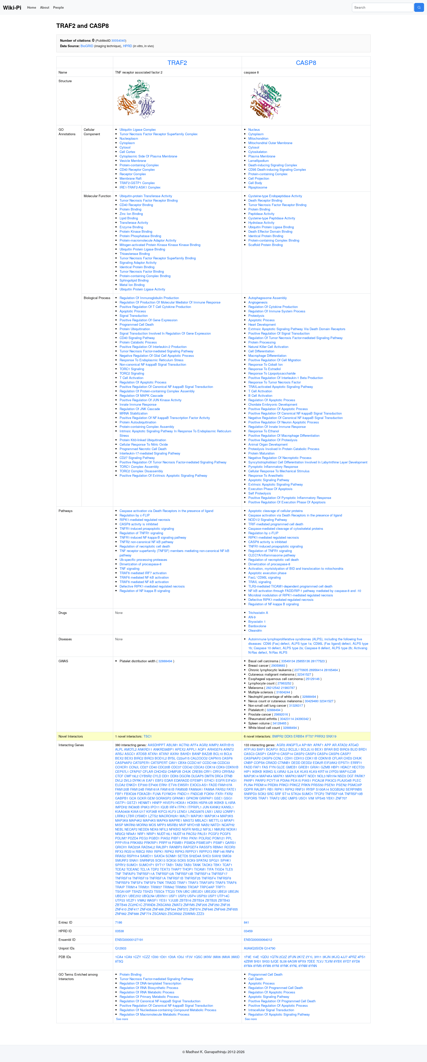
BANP (196, 753)
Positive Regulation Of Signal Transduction (279, 333)
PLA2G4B (344, 780)
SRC (270, 793)
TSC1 (148, 736)
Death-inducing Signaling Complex (272, 165)
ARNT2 (228, 749)
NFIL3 (163, 829)
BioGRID (87, 45)
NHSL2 (197, 829)
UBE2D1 (197, 891)
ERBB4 (299, 736)
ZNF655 (232, 909)
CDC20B (164, 767)
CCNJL (134, 767)
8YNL (294, 965)
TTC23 (170, 891)
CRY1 (208, 771)
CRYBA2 (228, 771)
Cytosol (125, 147)
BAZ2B (207, 753)
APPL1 (192, 749)
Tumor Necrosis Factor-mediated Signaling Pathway (156, 351)
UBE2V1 (121, 895)
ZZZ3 (200, 913)
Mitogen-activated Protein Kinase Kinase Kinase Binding (160, 244)
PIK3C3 (330, 780)
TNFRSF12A (165, 873)
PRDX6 (273, 784)
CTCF (119, 776)
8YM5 (257, 965)
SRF (278, 793)
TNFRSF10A (334, 793)
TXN (179, 891)
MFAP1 (229, 820)
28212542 (273, 687)
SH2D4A (195, 855)
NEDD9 (143, 829)
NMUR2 (219, 829)
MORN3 (142, 824)
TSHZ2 (137, 891)
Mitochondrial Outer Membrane (270, 142)
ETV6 (173, 784)
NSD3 (342, 776)
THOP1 (187, 869)
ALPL (119, 749)
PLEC (357, 780)
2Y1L (309, 956)
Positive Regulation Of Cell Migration (274, 360)
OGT (350, 776)
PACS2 (191, 833)
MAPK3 (291, 776)
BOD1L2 (161, 758)
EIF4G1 (231, 780)
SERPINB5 (354, 789)
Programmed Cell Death (137, 324)
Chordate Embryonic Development (272, 404)
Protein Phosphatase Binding (140, 235)
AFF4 (194, 744)
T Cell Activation (131, 377)
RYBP (310, 789)
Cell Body (255, 182)
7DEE (311, 961)
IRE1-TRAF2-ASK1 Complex (140, 187)
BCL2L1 (294, 749)
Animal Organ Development (268, 444)
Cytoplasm (127, 142)
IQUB (165, 807)
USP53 (202, 895)
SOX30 (171, 860)
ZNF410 (121, 909)
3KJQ (335, 956)
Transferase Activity (134, 222)
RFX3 (119, 851)
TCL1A (145, 869)
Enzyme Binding (131, 227)
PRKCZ (295, 784)
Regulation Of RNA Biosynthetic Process (149, 987)
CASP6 (334, 753)
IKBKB (219, 802)
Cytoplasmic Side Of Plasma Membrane (148, 156)
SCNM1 (171, 855)
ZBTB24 (198, 900)
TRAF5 (220, 882)
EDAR (168, 780)
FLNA (157, 793)
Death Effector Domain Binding (270, 231)
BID (336, 749)
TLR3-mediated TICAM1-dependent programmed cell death (290, 586)
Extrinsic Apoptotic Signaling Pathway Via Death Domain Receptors (296, 328)
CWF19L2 (131, 776)
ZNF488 (158, 909)
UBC (186, 891)
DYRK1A (138, 780)
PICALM (318, 780)
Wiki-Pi (12, 7)
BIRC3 (149, 758)
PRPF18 (165, 842)
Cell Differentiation (261, 351)
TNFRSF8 (224, 878)
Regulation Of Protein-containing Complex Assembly (157, 391)
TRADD (170, 882)
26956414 (316, 669)
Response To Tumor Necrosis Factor (274, 382)
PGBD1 (154, 838)
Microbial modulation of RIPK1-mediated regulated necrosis (290, 595)
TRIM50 (181, 887)
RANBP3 (175, 847)
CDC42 (187, 767)
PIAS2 (165, 838)
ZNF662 (121, 913)
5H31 (257, 961)
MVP (182, 824)
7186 (118, 922)
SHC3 (206, 855)
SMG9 (226, 855)
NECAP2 (131, 829)
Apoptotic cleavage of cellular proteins (275, 510)
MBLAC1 (201, 820)
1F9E (248, 956)
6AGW (292, 961)
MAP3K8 (121, 820)
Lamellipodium (258, 160)
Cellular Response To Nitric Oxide (144, 444)
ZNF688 (133, 913)
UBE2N (233, 891)
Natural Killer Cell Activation (268, 346)
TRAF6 (231, 882)
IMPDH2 (121, 807)
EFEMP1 (196, 780)
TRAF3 (193, 882)
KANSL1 (227, 807)
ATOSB (141, 753)
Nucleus (254, 129)
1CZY (137, 956)
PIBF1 (175, 838)
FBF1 (119, 793)
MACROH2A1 (169, 816)
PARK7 (360, 776)
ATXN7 (164, 753)
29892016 (281, 714)
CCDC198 (209, 762)
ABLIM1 (172, 744)
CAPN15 (215, 758)
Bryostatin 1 (257, 621)
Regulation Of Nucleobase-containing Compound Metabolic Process (168, 1009)
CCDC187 (194, 762)
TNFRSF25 (192, 878)
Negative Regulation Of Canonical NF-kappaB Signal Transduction (295, 417)
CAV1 (173, 762)
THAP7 (176, 869)
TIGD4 (219, 869)
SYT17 (160, 864)
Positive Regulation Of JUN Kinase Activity (151, 400)
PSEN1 (329, 784)
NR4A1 (131, 833)
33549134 (288, 661)
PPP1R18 (122, 842)
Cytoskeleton (257, 151)
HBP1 (335, 767)
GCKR (141, 798)
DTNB (228, 776)
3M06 (217, 956)
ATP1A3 (250, 749)
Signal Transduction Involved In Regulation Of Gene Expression (165, 333)
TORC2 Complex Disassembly (141, 471)
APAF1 (318, 744)
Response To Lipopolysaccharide (272, 373)
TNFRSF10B (353, 793)
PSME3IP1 (204, 842)
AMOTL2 (130, 749)
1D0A (172, 956)
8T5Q (119, 961)
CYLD (157, 776)
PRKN (305, 784)
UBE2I (222, 891)
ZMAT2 (177, 904)
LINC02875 (196, 811)
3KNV (207, 956)
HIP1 (247, 771)
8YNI (275, 965)
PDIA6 (285, 780)
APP (327, 744)
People (58, 7)
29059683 (278, 665)
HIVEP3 (168, 802)
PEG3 (143, 838)
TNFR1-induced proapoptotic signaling (147, 528)
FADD (213, 784)
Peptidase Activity (261, 213)
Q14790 (269, 948)
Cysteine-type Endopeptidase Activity (275, 195)
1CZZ (146, 956)
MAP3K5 (226, 816)
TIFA (210, 869)
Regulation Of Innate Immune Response (277, 426)
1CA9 (128, 956)
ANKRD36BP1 (163, 749)
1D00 (154, 956)
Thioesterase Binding (135, 253)
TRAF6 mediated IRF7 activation (143, 572)
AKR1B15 (227, 744)
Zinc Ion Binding (131, 213)
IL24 (290, 771)
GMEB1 (291, 767)
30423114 (287, 718)
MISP (119, 824)
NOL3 (321, 776)
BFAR (328, 749)
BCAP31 (272, 749)
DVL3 (127, 780)
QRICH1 (121, 847)
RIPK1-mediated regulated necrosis (145, 519)
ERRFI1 (356, 762)
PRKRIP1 (151, 842)
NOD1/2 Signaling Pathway (267, 519)
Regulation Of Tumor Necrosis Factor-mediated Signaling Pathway (295, 337)
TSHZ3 (148, 891)
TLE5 (229, 869)
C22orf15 (183, 758)
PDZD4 (133, 838)
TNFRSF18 (123, 878)
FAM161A (152, 789)
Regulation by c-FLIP (135, 515)
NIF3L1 (208, 829)
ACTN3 (184, 744)
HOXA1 (180, 802)
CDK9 (220, 767)
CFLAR (148, 771)
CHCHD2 (160, 771)
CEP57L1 (122, 771)
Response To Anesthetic (265, 475)
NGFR (186, 829)
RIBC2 (140, 851)
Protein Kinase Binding (136, 231)
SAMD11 (146, 855)
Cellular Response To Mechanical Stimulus (279, 471)
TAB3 (188, 864)
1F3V (189, 956)
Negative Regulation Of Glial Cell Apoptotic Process (157, 355)
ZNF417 (133, 909)
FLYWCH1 (169, 793)
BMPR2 (277, 736)
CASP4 (322, 753)
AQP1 (202, 749)
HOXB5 (192, 802)
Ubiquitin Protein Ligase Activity (142, 289)
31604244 (283, 692)
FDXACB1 (144, 793)
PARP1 (249, 780)
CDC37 (176, 767)
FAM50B (181, 789)
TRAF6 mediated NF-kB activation (144, 577)
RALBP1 (162, 847)
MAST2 (188, 820)
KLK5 (304, 771)
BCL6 (228, 753)
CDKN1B (232, 767)
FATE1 (231, 789)
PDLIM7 (121, 838)
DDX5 (288, 736)
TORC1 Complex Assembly (139, 466)
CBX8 (182, 762)
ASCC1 (130, 753)
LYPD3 (334, 771)
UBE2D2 (210, 891)
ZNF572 (182, 909)
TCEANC (132, 869)
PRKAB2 (136, 842)
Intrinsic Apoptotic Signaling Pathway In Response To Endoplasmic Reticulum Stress (175, 433)
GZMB (325, 767)
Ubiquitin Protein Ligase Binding (142, 249)
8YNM (303, 965)
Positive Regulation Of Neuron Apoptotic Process (283, 422)
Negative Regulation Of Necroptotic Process (280, 457)
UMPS (293, 798)
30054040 (118, 40)
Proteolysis (256, 315)
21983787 (288, 687)
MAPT (302, 776)
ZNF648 (219, 909)
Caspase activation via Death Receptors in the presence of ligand (166, 510)
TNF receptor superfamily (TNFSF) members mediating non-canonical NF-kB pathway (174, 552)
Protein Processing (262, 342)
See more (122, 1019)
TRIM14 (131, 887)
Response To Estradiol (264, 368)
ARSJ (119, 753)
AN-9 (252, 617)
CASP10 (273, 753)
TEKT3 (165, 869)
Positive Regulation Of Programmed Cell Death (282, 1001)
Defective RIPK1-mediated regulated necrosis (152, 586)
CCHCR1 (121, 767)
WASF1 (152, 900)
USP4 (191, 895)
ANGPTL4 (293, 744)
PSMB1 (177, 842)
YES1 (163, 900)
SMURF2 (121, 860)
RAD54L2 (148, 847)
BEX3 (129, 758)
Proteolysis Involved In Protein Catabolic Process (284, 448)
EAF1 (150, 780)
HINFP (157, 802)
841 (246, 922)
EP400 (153, 784)
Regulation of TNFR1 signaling (141, 533)
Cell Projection (258, 178)
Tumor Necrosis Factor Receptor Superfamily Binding (158, 258)
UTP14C (223, 895)
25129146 (313, 678)
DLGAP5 (197, 776)
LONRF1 (229, 811)
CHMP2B (174, 771)
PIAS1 (306, 780)
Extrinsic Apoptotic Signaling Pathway (275, 484)
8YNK (284, 965)
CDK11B (311, 758)
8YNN (312, 965)
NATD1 (216, 824)
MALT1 (185, 816)
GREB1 (303, 767)
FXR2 (229, 793)
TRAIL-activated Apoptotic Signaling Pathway (280, 386)
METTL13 (216, 820)
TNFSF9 (150, 882)
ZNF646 (207, 909)
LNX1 (209, 811)
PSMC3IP (355, 784)
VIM (311, 798)
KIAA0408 (122, 811)
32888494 (165, 661)
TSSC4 (159, 891)
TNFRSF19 (140, 878)
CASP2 (299, 753)
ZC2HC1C (135, 904)
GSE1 (218, 798)
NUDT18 (179, 833)
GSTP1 (120, 802)
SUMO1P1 (146, 864)
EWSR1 (183, 784)
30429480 (312, 701)
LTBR (130, 816)
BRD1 (363, 749)
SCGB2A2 (337, 789)
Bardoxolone (257, 626)
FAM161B (167, 789)
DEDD (295, 762)
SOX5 (181, 860)
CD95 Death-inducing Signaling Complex (277, 169)
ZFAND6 (149, 904)
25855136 (303, 661)
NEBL (119, 829)
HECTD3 (358, 767)
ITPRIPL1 (195, 807)
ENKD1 (131, 784)
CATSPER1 (141, 762)
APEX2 (180, 749)
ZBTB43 (224, 900)
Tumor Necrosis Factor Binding (142, 271)
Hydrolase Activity (261, 222)
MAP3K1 (197, 816)
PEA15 (296, 780)
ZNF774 (145, 913)
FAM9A (209, 789)
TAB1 (170, 864)
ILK (296, 771)
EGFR (220, 780)
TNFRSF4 (208, 878)
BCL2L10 (307, 749)
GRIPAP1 (206, 798)
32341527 (304, 674)
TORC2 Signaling (132, 373)
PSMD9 (189, 842)
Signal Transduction (134, 315)
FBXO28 (130, 793)
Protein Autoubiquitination (138, 422)
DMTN (209, 776)
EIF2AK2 (330, 762)
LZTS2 (153, 816)
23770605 (301, 669)
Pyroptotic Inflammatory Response (273, 466)
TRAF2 (177, 62)
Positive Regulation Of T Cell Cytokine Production (155, 306)
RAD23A (134, 847)
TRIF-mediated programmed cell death (275, 524)
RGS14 (129, 851)
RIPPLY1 (191, 851)
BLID (354, 749)
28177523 (318, 661)
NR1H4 (331, 776)
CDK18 (210, 767)
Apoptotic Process (133, 311)
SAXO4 (159, 855)
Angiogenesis (258, 302)
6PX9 (302, 961)
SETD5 (183, 855)
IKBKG (268, 771)
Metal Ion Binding (132, 284)
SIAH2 (216, 855)
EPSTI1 (344, 762)
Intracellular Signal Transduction (271, 1009)
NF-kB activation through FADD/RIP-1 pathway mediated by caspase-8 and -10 (304, 590)
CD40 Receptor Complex (137, 169)
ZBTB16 (185, 900)
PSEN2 (341, 784)
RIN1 (149, 851)
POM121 (218, 838)
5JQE (275, 961)
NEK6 (154, 829)
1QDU (264, 956)
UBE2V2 (134, 895)
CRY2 (217, 771)
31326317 (296, 705)
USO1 (303, 798)
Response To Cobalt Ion (265, 364)
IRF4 (173, 807)
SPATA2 (202, 860)
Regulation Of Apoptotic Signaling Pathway (279, 1014)
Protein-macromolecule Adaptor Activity (148, 240)
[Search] (419, 7)
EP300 (143, 784)
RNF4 (230, 851)
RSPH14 (133, 855)
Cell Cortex (127, 151)
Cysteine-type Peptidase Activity (271, 218)
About (44, 7)
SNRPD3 (250, 793)
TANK (196, 864)
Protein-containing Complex (139, 165)
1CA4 (119, 956)
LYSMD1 (141, 816)
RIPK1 (159, 851)
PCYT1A (273, 780)
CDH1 (288, 758)
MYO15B (193, 824)
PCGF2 (213, 833)
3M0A (226, 956)
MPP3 (161, 824)
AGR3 (281, 744)
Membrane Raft (131, 178)
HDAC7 (346, 767)
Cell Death (255, 978)
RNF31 (300, 789)
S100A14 (322, 789)
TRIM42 (168, 887)
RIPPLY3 (205, 851)
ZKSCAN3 (163, 904)
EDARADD (181, 780)
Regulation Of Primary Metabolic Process (149, 996)
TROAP (193, 887)
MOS (152, 824)
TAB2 (179, 864)
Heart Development (262, 324)
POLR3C (205, 838)
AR (334, 744)
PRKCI (284, 784)
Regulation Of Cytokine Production (273, 306)
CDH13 (299, 758)
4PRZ (352, 956)
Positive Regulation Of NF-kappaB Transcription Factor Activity (165, 417)
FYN (272, 767)
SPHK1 (225, 860)
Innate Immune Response (138, 404)
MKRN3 (129, 824)
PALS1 (202, 833)
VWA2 (141, 900)
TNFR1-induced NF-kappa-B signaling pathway (153, 537)
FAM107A (225, 784)
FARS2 (220, 789)
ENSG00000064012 (258, 939)
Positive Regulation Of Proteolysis (273, 439)
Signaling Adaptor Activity (138, 262)
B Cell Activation (260, 395)
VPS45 (320, 798)
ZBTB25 (211, 900)
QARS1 (230, 842)
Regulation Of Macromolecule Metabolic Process (155, 1014)
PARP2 (260, 780)
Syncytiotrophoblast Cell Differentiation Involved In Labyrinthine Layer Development (307, 462)
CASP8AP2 (123, 762)
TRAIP (120, 887)
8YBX (338, 961)
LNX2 (218, 811)
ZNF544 (170, 909)
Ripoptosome (257, 187)
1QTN (274, 956)
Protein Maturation (261, 453)
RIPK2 (169, 851)
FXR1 (219, 793)
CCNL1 (278, 758)
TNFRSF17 (219, 873)
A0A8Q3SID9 (253, 948)
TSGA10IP (123, 891)
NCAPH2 (228, 824)
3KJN (326, 956)
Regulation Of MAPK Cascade (141, 395)
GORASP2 (163, 798)
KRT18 (323, 771)
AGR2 (203, 744)
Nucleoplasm (129, 138)
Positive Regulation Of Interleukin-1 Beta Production (285, 377)
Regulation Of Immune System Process (276, 311)
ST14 (286, 793)
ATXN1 (153, 753)
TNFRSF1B (175, 878)
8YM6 (267, 965)
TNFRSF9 (122, 882)
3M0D (235, 956)
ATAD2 (342, 744)
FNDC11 (183, 793)
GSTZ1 (132, 802)
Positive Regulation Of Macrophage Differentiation (284, 435)
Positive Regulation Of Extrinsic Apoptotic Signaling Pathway (163, 475)
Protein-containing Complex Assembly (147, 426)
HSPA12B (206, 802)
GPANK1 (178, 798)
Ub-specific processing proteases (143, 559)
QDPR (248, 789)
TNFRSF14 (202, 873)
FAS (265, 767)
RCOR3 (229, 847)
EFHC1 (209, 780)
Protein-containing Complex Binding (145, 275)
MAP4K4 (265, 776)
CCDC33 (223, 762)
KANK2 (215, 807)
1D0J (180, 956)
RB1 (270, 789)
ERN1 (163, 784)
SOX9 (191, 860)
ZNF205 (201, 904)
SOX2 (262, 793)
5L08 (283, 961)
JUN (206, 807)
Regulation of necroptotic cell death (145, 546)
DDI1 (165, 776)
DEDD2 (306, 762)
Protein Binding (130, 209)
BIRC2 (138, 758)
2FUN (292, 956)
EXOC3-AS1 (199, 784)
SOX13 (160, 860)
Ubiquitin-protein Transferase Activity (146, 195)
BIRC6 (344, 749)
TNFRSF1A (157, 878)
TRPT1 (220, 887)
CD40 (153, 767)
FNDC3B (197, 793)
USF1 (173, 895)
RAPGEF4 (190, 847)
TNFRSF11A (145, 873)
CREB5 (197, 771)
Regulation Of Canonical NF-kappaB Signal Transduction (160, 1001)
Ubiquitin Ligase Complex (138, 129)
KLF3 (172, 811)
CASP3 (310, 753)
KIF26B (151, 811)
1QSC (198, 956)
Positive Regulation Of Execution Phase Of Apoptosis (287, 502)
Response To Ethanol (263, 431)
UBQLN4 (148, 895)
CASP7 (345, 753)
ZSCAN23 (159, 913)
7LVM (328, 961)
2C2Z (283, 956)
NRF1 (141, 833)
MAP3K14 (212, 816)
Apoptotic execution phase (267, 572)
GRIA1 (315, 767)
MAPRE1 (175, 820)
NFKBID (175, 829)
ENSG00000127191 (129, 939)
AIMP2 (214, 744)
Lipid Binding (129, 218)
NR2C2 (120, 833)
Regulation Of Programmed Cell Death (275, 987)
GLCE (281, 767)
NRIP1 (151, 833)
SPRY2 (120, 864)
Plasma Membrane (261, 156)
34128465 (279, 723)
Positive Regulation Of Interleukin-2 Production (153, 346)
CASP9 (267, 758)
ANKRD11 (145, 749)
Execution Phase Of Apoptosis (270, 488)
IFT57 (309, 736)
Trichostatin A (258, 612)
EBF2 (159, 780)
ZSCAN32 (175, 913)
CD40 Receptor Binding (136, 204)
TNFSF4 (136, 882)
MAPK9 (162, 820)
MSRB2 (172, 824)
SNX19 (331, 736)
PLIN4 (248, 784)
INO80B (134, 807)
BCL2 (283, 749)
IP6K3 (145, 807)
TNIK (160, 882)
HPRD (127, 45)
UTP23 (120, 900)
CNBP (248, 762)
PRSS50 (317, 784)
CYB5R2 (145, 776)
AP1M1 (307, 744)
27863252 (284, 683)
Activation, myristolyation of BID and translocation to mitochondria (295, 568)
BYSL (172, 758)
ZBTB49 (121, 904)
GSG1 (228, 798)
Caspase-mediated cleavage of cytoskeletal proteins (285, 528)
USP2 (182, 895)
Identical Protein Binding (137, 267)
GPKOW (192, 798)
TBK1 (217, 864)
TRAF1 (182, 882)
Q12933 (120, 948)
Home (31, 7)
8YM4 (248, 965)
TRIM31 (143, 887)
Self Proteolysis (259, 493)
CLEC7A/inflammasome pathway (272, 555)
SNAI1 (134, 860)
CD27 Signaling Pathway (137, 457)
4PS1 (361, 956)
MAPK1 (278, 776)
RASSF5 (205, 847)
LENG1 (182, 811)
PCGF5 (225, 833)
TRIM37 (156, 887)
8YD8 (356, 961)
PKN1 (193, 838)
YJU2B (173, 900)
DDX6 (174, 776)
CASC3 (249, 753)
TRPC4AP (207, 887)
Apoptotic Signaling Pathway (268, 479)
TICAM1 (200, 869)
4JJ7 (344, 956)
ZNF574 (195, 909)
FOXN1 (209, 793)
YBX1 (330, 798)
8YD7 (347, 961)
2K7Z (301, 956)
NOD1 (312, 776)
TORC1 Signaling (132, 368)
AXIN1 (174, 753)
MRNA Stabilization (134, 413)
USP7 (212, 895)
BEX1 (319, 749)
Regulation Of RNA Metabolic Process (147, 992)
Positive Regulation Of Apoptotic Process (278, 408)
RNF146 (219, 851)
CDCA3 (198, 767)
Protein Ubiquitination (135, 328)
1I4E (256, 956)
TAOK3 (207, 864)
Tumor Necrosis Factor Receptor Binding (149, 200)
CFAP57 (136, 771)
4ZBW (248, 961)
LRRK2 (120, 816)
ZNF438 (145, 909)
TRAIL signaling (259, 581)
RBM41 (218, 847)
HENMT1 (144, 802)
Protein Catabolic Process (138, 342)
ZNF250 (213, 904)
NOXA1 (231, 829)
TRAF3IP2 (206, 882)
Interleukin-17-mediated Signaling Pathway (150, 453)
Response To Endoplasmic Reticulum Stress (152, 360)
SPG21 (214, 860)
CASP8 (306, 62)
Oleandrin (255, 630)
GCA (132, 798)
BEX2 (119, 758)
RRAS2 (120, 855)
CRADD (271, 762)
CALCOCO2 (199, 758)
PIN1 (184, 838)
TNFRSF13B (184, 873)
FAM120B (122, 789)
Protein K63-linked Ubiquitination (143, 439)
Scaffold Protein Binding (265, 244)
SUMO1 (132, 864)
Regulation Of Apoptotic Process (143, 382)
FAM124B (137, 789)
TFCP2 (319, 793)
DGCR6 (184, 776)
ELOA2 (120, 784)
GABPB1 (121, 798)
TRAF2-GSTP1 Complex (137, 182)
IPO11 (155, 807)
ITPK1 (182, 807)
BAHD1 (185, 753)
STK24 (296, 793)
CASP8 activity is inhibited (139, 524)
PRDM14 (260, 784)
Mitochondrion (258, 138)
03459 (248, 931)
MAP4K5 (149, 820)
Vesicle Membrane (133, 160)
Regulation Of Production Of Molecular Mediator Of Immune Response (170, 302)
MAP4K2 (135, 820)
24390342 (302, 718)
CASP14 (286, 753)
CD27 (144, 767)
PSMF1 (218, 842)
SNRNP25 (147, 860)
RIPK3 (179, 851)
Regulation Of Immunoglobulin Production (149, 297)
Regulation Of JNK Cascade (140, 408)
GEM (151, 798)
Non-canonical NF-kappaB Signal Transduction (153, 364)
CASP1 (261, 753)
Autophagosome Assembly (267, 297)
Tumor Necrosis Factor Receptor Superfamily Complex (159, 134)
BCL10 (218, 753)
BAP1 (261, 749)
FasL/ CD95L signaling (264, 577)
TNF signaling (129, 568)
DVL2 (119, 780)
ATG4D (353, 744)
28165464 (331, 669)
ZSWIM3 (189, 913)
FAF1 (257, 767)
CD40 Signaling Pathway (137, 337)
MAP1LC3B (348, 771)
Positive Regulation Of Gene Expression (148, 320)
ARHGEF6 (214, 749)
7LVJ (319, 961)
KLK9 (313, 771)
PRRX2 (320, 736)
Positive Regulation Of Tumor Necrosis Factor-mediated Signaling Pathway (173, 462)
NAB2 (205, 824)
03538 (119, 931)
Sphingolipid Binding (134, 280)
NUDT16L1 (164, 833)
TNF (118, 873)
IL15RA (230, 802)
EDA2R (318, 762)
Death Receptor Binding (265, 200)
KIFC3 (162, 811)
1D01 (163, 956)
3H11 (317, 956)
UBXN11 (161, 895)
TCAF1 (227, 864)
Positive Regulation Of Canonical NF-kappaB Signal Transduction (166, 386)
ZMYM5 (189, 904)
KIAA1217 (138, 811)
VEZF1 (131, 900)
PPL (229, 838)
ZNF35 (225, 904)
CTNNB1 (284, 762)
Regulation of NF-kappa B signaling (145, 590)
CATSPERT (159, 762)
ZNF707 (341, 798)
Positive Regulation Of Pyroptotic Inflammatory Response (289, 497)
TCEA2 (120, 869)
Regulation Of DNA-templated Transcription (150, 983)
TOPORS (250, 798)
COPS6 (259, 762)
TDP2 (155, 869)
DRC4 (219, 776)
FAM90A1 (196, 789)
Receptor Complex (133, 173)
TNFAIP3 (128, 873)
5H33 (266, 961)
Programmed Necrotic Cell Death (143, 448)
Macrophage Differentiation (267, 355)
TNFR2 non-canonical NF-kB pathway (146, 541)
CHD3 (347, 758)
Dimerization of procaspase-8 (140, 564)
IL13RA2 (280, 771)
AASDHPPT (156, 744)
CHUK (186, 771)
